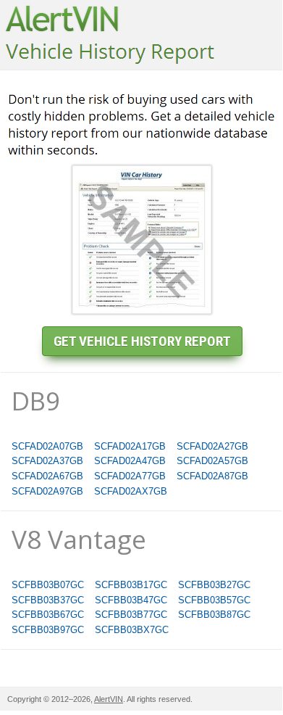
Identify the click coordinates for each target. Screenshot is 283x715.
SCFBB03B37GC (48, 600)
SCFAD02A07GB (47, 446)
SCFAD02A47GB (130, 460)
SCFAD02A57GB (212, 460)
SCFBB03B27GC (214, 584)
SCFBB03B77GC (131, 614)
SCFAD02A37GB (47, 460)
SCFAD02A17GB (130, 446)
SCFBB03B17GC (131, 584)
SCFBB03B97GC (48, 629)
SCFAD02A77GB (130, 476)
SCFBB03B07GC (48, 584)
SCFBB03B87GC (214, 614)
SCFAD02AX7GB (130, 491)
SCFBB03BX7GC (132, 629)
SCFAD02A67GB (47, 476)
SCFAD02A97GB (47, 491)
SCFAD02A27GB (212, 446)
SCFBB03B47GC (131, 600)
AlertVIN (108, 699)
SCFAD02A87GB (212, 476)
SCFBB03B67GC (48, 614)
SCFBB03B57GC (214, 600)
